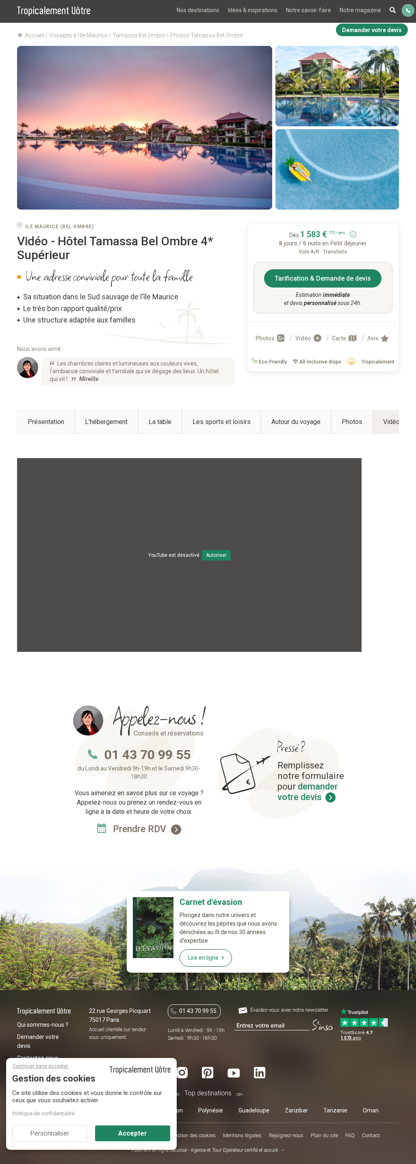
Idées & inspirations (252, 10)
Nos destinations (198, 10)
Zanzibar (296, 1110)
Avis (373, 338)
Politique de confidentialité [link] (43, 1113)
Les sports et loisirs (222, 422)
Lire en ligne (203, 957)
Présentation (46, 422)
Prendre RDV (141, 829)
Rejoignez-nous (286, 1135)
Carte (339, 338)
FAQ (350, 1135)
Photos (266, 338)
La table (160, 422)
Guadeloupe (253, 1110)
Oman (371, 1110)
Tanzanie (335, 1110)
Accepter (132, 1133)
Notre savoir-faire (308, 10)
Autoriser (216, 555)
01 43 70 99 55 (147, 754)
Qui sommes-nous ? (42, 1024)
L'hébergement (106, 422)
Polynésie (210, 1110)
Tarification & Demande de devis (323, 278)
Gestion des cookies (193, 1135)
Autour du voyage (296, 422)
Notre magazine (360, 10)
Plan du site (324, 1135)
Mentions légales (242, 1135)
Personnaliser (49, 1133)
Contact (371, 1135)
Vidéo (303, 338)
